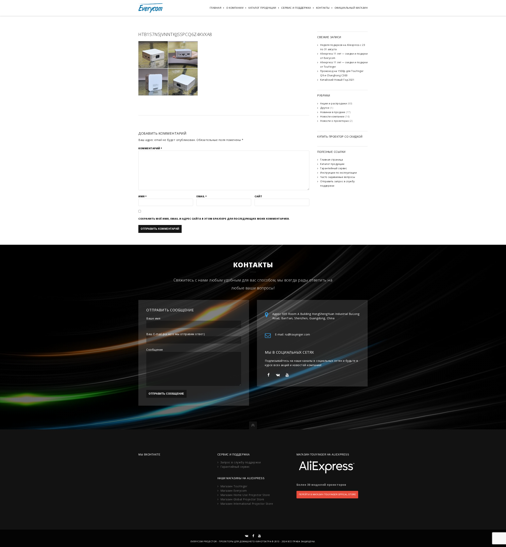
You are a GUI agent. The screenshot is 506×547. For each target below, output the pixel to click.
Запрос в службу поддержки (240, 462)
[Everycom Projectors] (150, 8)
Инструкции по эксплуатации (338, 172)
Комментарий (150, 148)
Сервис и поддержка (296, 8)
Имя (142, 196)
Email (201, 196)
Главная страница (331, 159)
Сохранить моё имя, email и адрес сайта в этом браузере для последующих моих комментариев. (214, 218)
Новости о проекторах (334, 121)
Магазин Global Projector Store (242, 499)
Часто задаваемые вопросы (337, 177)
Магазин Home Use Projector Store (245, 495)
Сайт (258, 196)
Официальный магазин (351, 8)
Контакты (323, 8)
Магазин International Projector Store (246, 503)
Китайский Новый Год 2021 (337, 79)
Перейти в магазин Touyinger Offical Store (327, 494)
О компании (235, 8)
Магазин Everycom (233, 490)
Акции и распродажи (333, 103)
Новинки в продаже (332, 112)
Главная (216, 8)
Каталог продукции (262, 8)
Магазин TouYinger (233, 486)
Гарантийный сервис (333, 168)
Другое (324, 108)
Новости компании (332, 116)
